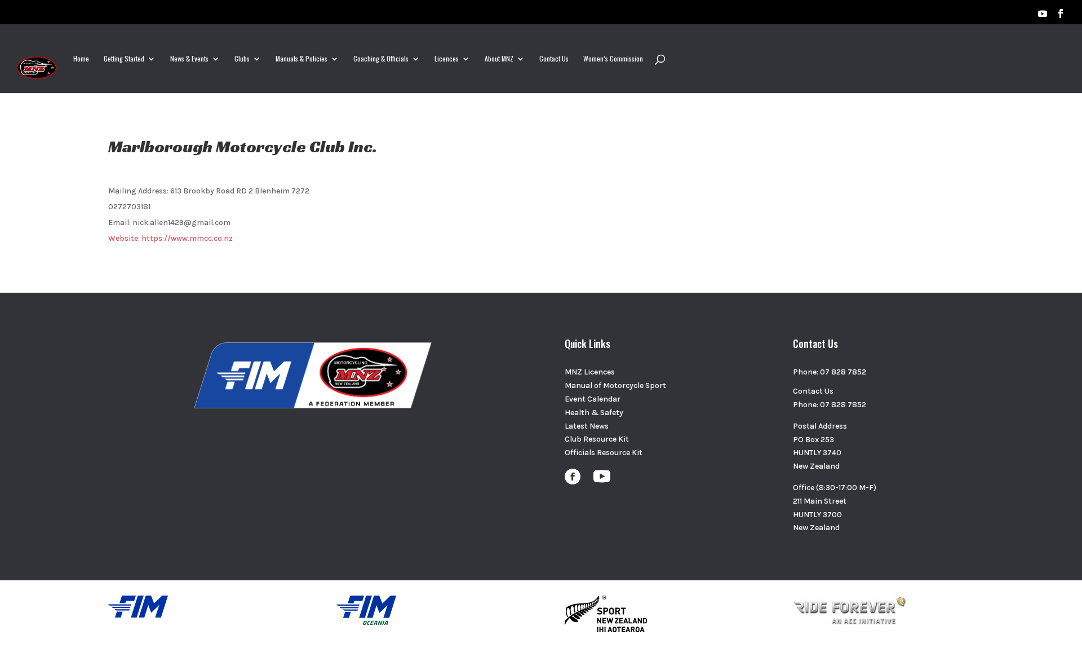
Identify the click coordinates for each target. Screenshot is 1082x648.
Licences (446, 59)
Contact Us (554, 59)
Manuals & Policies (301, 59)
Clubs (242, 59)
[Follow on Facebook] (572, 476)
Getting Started (124, 59)
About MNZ (499, 59)
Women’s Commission (613, 59)
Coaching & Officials (381, 59)
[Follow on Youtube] (602, 476)
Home (81, 59)
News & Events (189, 59)
